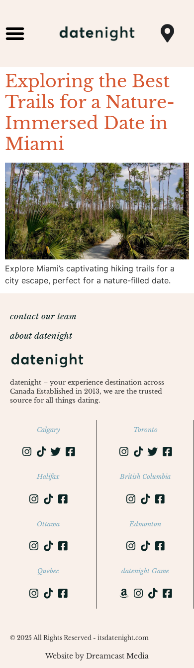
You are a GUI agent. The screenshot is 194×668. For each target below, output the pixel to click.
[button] (15, 33)
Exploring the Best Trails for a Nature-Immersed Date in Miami (90, 112)
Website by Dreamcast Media (97, 656)
